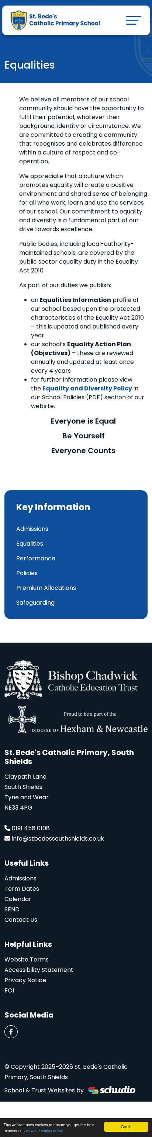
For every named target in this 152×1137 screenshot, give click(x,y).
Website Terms (26, 959)
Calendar (17, 899)
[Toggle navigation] (133, 20)
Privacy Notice (25, 980)
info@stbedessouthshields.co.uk (58, 838)
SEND (12, 909)
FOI (9, 990)
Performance (35, 558)
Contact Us (20, 919)
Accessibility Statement (38, 970)
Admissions (32, 529)
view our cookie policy (44, 1130)
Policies (27, 573)
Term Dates (21, 888)
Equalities (29, 543)
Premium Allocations (46, 588)
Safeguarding (35, 602)
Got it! (126, 1126)
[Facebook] (11, 1031)
